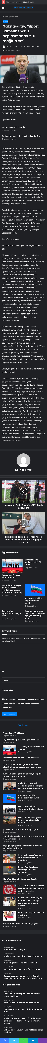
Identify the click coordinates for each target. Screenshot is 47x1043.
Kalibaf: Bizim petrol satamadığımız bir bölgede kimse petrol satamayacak (30, 786)
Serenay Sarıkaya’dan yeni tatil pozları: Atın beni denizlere (30, 858)
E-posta (6, 681)
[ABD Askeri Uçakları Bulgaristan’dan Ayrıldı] (35, 590)
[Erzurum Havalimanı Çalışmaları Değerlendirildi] (9, 809)
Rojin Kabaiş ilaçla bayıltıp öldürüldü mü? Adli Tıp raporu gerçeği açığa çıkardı (30, 902)
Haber (15, 17)
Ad (4, 671)
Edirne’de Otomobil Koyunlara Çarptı (20, 879)
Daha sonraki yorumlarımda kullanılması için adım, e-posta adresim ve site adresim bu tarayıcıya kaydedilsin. (23, 703)
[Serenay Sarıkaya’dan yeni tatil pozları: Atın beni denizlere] (9, 858)
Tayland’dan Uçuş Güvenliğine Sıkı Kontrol (21, 136)
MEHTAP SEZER (11, 47)
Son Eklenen (23, 725)
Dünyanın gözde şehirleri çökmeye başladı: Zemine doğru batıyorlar (22, 775)
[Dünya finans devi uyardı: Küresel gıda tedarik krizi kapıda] (9, 820)
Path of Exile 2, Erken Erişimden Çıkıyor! (20, 923)
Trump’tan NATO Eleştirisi (13, 127)
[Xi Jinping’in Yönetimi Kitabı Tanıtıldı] (12, 566)
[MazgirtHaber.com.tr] (24, 7)
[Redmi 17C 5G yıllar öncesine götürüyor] (9, 916)
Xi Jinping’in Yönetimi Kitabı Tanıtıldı (20, 2)
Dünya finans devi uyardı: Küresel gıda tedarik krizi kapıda (29, 820)
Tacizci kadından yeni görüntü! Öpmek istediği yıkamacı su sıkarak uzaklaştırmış (12, 589)
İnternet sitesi (7, 690)
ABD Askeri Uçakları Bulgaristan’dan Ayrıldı (33, 600)
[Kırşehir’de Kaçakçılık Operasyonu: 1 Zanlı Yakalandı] (9, 870)
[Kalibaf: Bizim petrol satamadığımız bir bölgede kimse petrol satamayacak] (9, 786)
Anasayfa (8, 17)
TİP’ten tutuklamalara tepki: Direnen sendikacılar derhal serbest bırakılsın (31, 888)
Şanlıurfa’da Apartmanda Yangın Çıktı (11, 613)
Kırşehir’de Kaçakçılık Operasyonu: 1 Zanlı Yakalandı (28, 870)
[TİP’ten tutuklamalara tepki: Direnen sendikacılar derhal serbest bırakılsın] (9, 889)
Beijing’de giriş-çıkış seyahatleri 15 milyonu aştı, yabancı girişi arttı (35, 614)
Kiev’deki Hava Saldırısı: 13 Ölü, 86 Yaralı (33, 562)
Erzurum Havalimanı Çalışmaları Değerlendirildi (30, 807)
